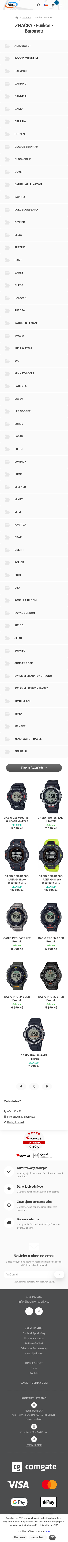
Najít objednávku (34, 1353)
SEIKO (18, 638)
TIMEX (18, 713)
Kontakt (34, 1373)
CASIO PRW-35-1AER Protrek (51, 819)
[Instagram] (39, 1311)
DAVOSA (19, 197)
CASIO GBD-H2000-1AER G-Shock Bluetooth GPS (17, 879)
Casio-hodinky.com (34, 1382)
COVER (18, 171)
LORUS (18, 423)
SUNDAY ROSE (23, 663)
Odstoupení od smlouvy (34, 1348)
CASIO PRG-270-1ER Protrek (51, 998)
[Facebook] (29, 1311)
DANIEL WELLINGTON (28, 184)
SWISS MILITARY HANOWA (31, 688)
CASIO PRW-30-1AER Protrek (34, 1057)
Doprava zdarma (28, 1219)
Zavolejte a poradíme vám (34, 1202)
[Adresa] (34, 1405)
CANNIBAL (21, 96)
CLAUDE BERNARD (26, 146)
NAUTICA (20, 524)
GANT (18, 260)
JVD (17, 360)
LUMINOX (20, 461)
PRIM (17, 575)
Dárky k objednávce (30, 1186)
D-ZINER (19, 222)
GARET (18, 272)
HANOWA (20, 297)
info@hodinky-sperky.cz (21, 1116)
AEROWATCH (22, 45)
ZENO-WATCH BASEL (28, 738)
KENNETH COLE (24, 373)
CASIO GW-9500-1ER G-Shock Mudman (17, 819)
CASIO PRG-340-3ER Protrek (17, 998)
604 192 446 (14, 1111)
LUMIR (18, 474)
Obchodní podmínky (34, 1333)
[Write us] (34, 1439)
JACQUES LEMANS (26, 323)
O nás (34, 1368)
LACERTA (20, 386)
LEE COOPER (22, 411)
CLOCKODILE (22, 159)
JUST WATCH (23, 348)
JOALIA (19, 335)
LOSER (18, 436)
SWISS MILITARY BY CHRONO (33, 675)
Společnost (34, 1363)
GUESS (18, 285)
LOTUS (18, 449)
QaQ (17, 587)
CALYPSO (20, 71)
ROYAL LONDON (24, 612)
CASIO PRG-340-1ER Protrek (51, 940)
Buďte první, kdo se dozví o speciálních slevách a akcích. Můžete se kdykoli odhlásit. (34, 1263)
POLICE (19, 562)
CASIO (18, 108)
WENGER (20, 726)
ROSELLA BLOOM (25, 600)
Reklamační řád (34, 1343)
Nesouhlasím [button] (38, 1537)
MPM (17, 512)
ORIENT (19, 549)
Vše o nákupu (34, 1328)
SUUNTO (19, 650)
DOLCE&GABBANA (26, 209)
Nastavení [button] (19, 1537)
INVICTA (19, 310)
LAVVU (18, 398)
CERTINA (20, 121)
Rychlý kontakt (15, 1122)
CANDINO (20, 83)
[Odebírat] (59, 1274)
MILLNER (20, 486)
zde (48, 1531)
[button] (21, 1086)
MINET (18, 499)
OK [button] (52, 1537)
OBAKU (18, 537)
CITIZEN (19, 134)
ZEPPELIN (20, 751)
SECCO (19, 625)
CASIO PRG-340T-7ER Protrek (17, 940)
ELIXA (18, 234)
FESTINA (20, 247)
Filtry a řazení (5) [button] (32, 767)
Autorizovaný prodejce (32, 1168)
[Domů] (11, 5)
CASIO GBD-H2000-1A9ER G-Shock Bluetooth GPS (51, 879)
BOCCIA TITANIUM (26, 58)
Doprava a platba (34, 1338)
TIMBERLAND (22, 701)
